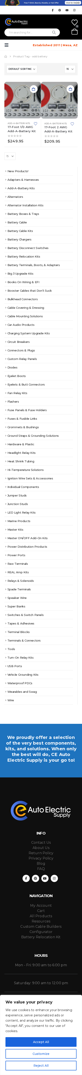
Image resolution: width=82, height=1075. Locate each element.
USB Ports (14, 666)
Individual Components (23, 487)
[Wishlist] (75, 22)
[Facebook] (52, 10)
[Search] (54, 32)
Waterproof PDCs (19, 683)
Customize (41, 1054)
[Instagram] (74, 10)
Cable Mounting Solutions (25, 316)
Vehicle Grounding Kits (22, 674)
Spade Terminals (19, 589)
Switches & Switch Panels (25, 615)
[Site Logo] (16, 22)
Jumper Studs (17, 495)
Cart (41, 911)
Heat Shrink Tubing (20, 461)
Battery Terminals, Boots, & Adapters (33, 265)
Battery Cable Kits (20, 231)
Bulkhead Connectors (22, 299)
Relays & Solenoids (20, 580)
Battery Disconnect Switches (28, 248)
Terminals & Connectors (24, 640)
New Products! (17, 171)
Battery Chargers (19, 239)
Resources (41, 921)
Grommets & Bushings (23, 427)
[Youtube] (67, 10)
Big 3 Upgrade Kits (20, 273)
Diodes (12, 367)
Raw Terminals (17, 563)
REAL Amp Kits (18, 572)
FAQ (41, 869)
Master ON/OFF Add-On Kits (27, 538)
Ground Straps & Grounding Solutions (33, 435)
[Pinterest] (60, 10)
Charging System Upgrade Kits (28, 333)
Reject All (41, 1066)
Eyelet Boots (16, 376)
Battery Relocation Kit (41, 937)
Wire (10, 700)
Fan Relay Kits (17, 393)
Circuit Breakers (18, 342)
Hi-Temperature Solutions (25, 470)
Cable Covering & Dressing (25, 307)
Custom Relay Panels (22, 359)
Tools (11, 649)
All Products (41, 916)
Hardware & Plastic (20, 444)
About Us (41, 848)
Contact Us (41, 842)
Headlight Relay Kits (21, 452)
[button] (7, 45)
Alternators (15, 196)
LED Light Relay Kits (21, 512)
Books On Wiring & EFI (23, 282)
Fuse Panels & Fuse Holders (27, 410)
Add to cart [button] (34, 89)
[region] (41, 1035)
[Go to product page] (22, 100)
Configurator (41, 932)
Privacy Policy (41, 858)
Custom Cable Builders (40, 926)
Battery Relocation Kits (23, 256)
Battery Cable (17, 222)
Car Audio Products (21, 324)
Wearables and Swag (22, 691)
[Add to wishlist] (35, 123)
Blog (41, 863)
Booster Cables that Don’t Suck (29, 290)
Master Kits (15, 529)
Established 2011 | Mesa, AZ (55, 45)
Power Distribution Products (27, 546)
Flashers (13, 401)
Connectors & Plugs (21, 350)
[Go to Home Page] (5, 56)
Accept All (41, 1042)
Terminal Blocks (18, 632)
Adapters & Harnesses (23, 179)
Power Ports (16, 555)
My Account (41, 905)
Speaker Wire (17, 598)
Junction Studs (17, 504)
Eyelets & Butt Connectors (26, 384)
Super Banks (16, 606)
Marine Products (18, 521)
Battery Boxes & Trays (23, 214)
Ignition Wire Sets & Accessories (30, 478)
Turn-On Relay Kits (20, 657)
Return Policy (41, 853)
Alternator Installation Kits (25, 205)
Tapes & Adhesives (20, 623)
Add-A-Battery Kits (19, 123)
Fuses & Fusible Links (22, 418)
